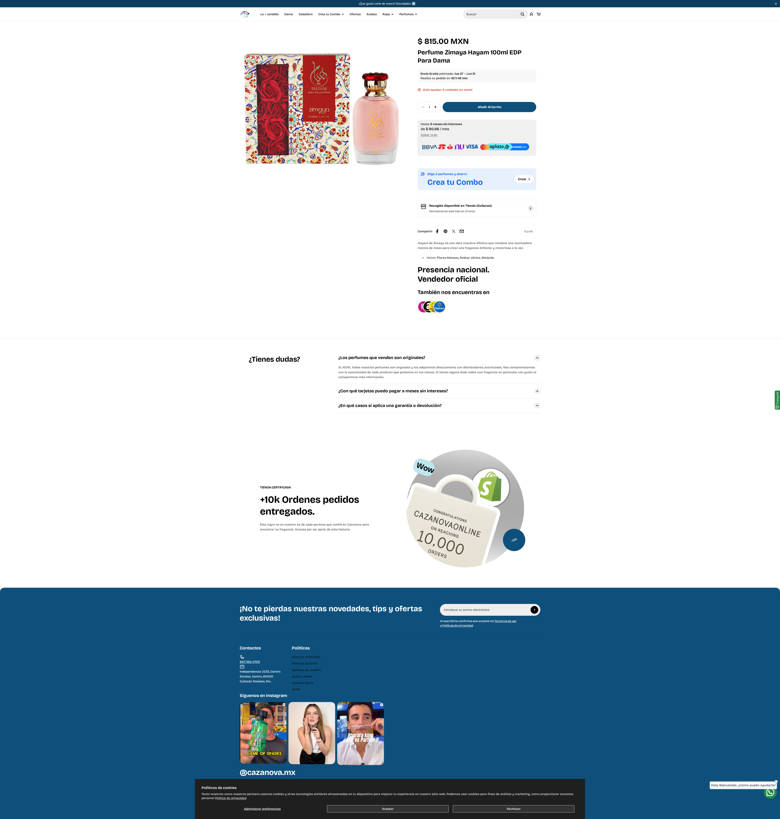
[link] (528, 231)
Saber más (429, 135)
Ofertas (355, 14)
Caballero (306, 14)
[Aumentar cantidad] (436, 107)
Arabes (371, 14)
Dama (288, 14)
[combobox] (495, 14)
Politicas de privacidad (457, 625)
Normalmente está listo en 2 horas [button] (452, 211)
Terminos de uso (505, 621)
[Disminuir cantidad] (422, 107)
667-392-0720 (250, 662)
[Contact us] (770, 792)
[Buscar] (522, 14)
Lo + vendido (269, 14)
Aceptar (388, 809)
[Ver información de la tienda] (531, 208)
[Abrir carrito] (538, 14)
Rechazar (514, 809)
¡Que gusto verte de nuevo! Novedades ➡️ (387, 3)
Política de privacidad (230, 798)
